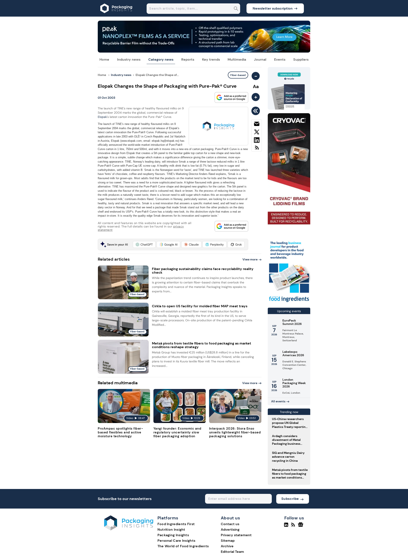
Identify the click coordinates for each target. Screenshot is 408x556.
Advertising (230, 529)
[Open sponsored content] (204, 51)
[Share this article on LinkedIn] (257, 141)
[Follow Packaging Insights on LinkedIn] (286, 526)
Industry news (128, 59)
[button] (144, 244)
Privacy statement (236, 535)
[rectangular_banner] (289, 302)
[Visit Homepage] (116, 15)
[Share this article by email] (257, 125)
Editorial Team (232, 552)
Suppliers (301, 59)
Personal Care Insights (176, 541)
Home (104, 59)
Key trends (211, 59)
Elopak (102, 117)
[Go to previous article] (256, 111)
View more (250, 259)
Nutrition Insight (171, 529)
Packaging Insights (173, 535)
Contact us (230, 524)
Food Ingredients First (176, 524)
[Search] (236, 9)
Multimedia (237, 59)
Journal (260, 59)
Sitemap (228, 541)
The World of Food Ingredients (183, 546)
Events (279, 59)
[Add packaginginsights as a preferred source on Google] (231, 97)
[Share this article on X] (257, 133)
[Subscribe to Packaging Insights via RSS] (257, 149)
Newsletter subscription (273, 8)
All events (278, 401)
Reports (187, 59)
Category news (160, 59)
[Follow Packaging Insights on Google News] (301, 526)
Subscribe (290, 499)
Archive (227, 546)
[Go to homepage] (128, 529)
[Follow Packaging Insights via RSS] (293, 526)
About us (230, 518)
